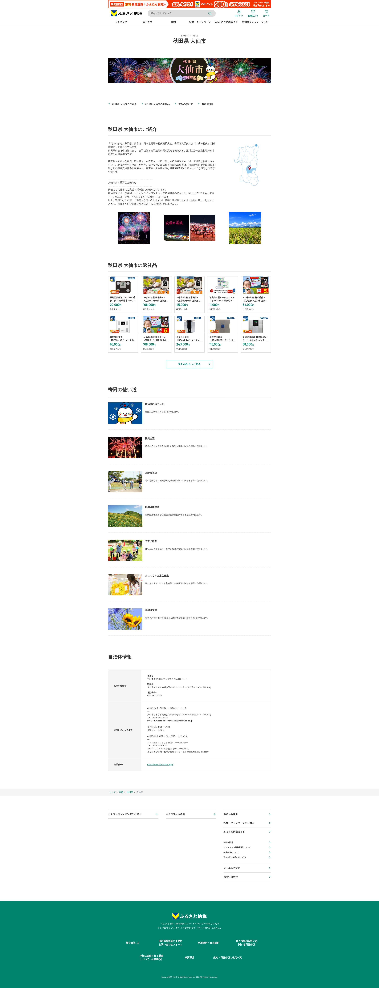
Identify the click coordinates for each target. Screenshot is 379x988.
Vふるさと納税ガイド (226, 22)
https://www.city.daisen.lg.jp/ (160, 764)
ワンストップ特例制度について (237, 847)
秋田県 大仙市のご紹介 (124, 104)
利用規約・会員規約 (208, 942)
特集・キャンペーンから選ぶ (239, 823)
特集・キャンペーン (200, 22)
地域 (173, 22)
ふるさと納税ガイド (234, 831)
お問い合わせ (231, 876)
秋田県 (130, 792)
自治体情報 (207, 104)
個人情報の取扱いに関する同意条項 (246, 943)
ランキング (121, 22)
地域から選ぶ (231, 814)
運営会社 (130, 942)
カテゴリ (147, 22)
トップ (112, 792)
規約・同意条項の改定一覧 (227, 957)
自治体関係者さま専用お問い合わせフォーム (170, 943)
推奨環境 (189, 957)
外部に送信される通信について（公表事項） (151, 957)
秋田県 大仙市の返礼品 (157, 104)
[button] (126, 13)
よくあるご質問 (232, 868)
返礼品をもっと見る (189, 364)
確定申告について (231, 852)
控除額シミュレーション (255, 22)
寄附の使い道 (186, 104)
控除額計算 (228, 842)
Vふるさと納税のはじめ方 (235, 857)
